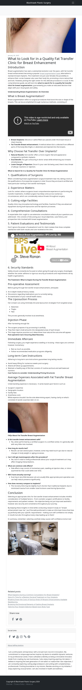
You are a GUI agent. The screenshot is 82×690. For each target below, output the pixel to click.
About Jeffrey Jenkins (16, 645)
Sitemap (9, 684)
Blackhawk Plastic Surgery (38, 2)
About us (29, 684)
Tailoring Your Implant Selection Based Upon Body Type (29, 607)
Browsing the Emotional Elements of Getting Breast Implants (31, 604)
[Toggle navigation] (73, 3)
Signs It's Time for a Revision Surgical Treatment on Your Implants (33, 597)
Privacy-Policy (19, 684)
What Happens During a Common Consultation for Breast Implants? (33, 595)
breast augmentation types (50, 73)
